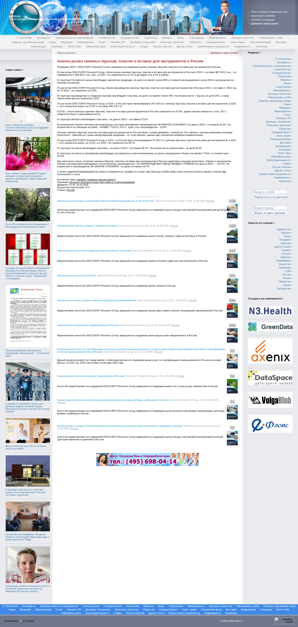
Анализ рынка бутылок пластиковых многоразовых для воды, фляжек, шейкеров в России (112, 400)
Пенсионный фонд (260, 42)
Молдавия (285, 239)
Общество (195, 42)
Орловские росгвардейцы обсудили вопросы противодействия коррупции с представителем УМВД (27, 537)
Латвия (287, 278)
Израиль (286, 232)
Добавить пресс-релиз (224, 52)
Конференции (38, 46)
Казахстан (285, 264)
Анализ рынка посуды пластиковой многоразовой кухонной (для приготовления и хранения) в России (119, 426)
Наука (52, 42)
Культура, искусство (242, 37)
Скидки (144, 46)
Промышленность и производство (74, 37)
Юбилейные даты (96, 46)
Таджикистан (283, 229)
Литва (287, 236)
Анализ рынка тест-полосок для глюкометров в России (90, 376)
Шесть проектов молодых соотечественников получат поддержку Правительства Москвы (27, 128)
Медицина (66, 42)
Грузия (287, 285)
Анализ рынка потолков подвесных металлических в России (94, 250)
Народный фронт (215, 42)
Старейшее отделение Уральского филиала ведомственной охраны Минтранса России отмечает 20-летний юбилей (27, 407)
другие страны (282, 246)
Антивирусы (43, 37)
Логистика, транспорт (172, 42)
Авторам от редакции (263, 19)
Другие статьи (184, 46)
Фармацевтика (85, 42)
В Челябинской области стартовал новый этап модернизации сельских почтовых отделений (25, 492)
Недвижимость (242, 46)
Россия (71, 190)
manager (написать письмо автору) (96, 179)
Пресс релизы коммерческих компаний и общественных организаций (52, 19)
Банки (180, 37)
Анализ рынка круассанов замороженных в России (88, 325)
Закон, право (237, 42)
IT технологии (23, 37)
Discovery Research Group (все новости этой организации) (102, 182)
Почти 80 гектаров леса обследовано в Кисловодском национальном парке (27, 225)
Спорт (102, 42)
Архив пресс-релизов (263, 15)
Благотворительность (123, 46)
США (288, 271)
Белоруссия (284, 288)
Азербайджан (283, 260)
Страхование (196, 37)
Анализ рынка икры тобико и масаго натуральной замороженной (96, 300)
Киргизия (286, 257)
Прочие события (162, 46)
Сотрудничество (130, 37)
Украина (286, 250)
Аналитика (261, 46)
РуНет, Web (74, 46)
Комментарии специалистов (213, 46)
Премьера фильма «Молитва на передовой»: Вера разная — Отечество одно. (27, 353)
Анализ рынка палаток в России (76, 275)
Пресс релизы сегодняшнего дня (269, 11)
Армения (286, 243)
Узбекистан (284, 281)
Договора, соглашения (142, 42)
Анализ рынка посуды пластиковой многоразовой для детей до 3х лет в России (105, 201)
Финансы (167, 37)
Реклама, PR (118, 42)
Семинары (57, 46)
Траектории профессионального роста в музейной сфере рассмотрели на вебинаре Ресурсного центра (27, 589)
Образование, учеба (270, 37)
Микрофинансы (217, 37)
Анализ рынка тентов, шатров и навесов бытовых (87, 225)
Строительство (107, 37)
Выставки (281, 42)
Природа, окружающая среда (28, 42)
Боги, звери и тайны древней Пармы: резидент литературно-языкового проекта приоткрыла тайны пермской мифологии (26, 177)
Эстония (286, 253)
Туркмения (285, 267)
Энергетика (150, 37)
